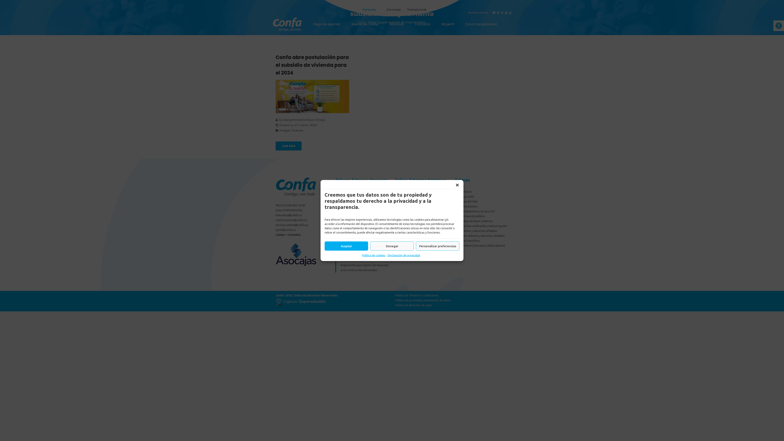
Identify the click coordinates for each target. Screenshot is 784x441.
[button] (457, 185)
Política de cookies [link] (373, 255)
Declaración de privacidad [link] (404, 255)
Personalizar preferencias (437, 246)
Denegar (392, 246)
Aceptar (346, 246)
